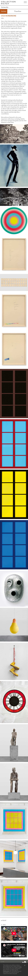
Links (2, 961)
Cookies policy (6, 971)
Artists (3, 11)
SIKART (4, 920)
